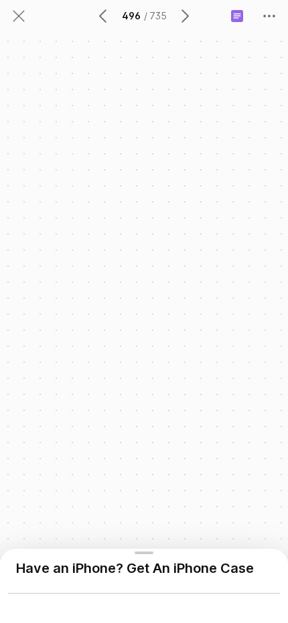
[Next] (184, 16)
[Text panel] (237, 16)
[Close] (18, 16)
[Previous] (103, 16)
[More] (269, 16)
